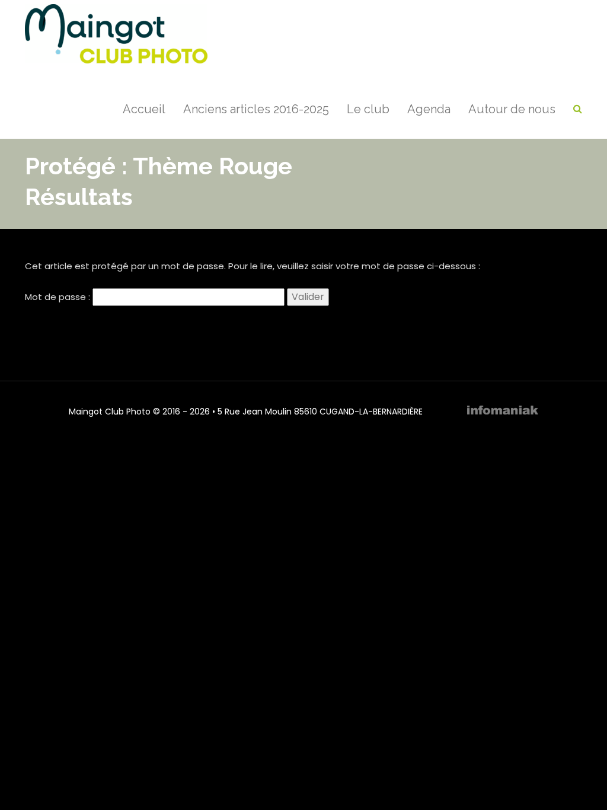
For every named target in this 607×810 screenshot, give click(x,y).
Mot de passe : (58, 297)
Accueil (144, 109)
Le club (368, 109)
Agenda (429, 109)
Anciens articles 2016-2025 (256, 109)
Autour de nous (511, 109)
